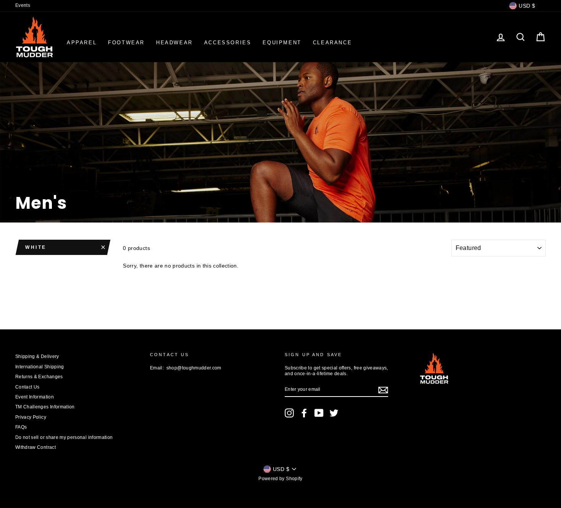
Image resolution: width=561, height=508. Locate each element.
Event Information (34, 397)
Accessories (227, 42)
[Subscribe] (383, 390)
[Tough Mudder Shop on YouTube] (319, 413)
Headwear (174, 42)
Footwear (126, 42)
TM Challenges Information (45, 407)
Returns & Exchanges (39, 376)
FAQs (21, 427)
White (36, 247)
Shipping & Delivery (37, 356)
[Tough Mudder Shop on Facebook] (304, 413)
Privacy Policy (30, 417)
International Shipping (39, 366)
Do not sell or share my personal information (64, 437)
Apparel (82, 42)
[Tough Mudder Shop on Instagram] (289, 413)
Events (22, 5)
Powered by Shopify (280, 478)
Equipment (282, 42)
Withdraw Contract (35, 447)
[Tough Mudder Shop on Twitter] (334, 413)
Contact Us (27, 387)
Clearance (332, 42)
